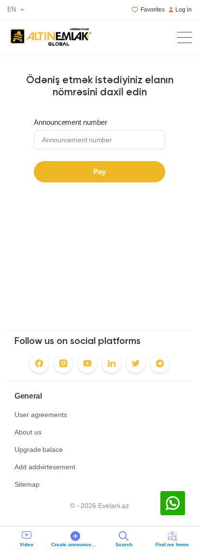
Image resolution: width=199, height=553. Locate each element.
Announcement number (70, 122)
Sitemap (27, 484)
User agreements (40, 414)
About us (27, 432)
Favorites (152, 9)
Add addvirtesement (44, 467)
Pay (99, 171)
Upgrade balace (38, 449)
